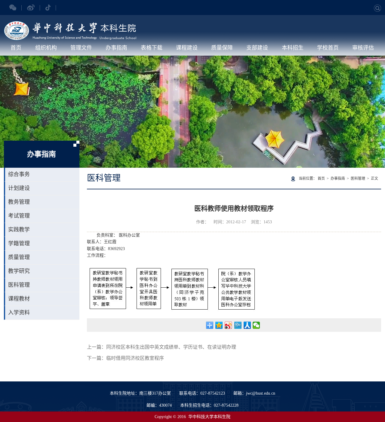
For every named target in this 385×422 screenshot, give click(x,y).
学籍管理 (19, 243)
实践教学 (19, 230)
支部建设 (257, 48)
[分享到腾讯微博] (238, 325)
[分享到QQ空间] (219, 325)
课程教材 (19, 299)
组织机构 (46, 48)
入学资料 (19, 313)
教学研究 (19, 271)
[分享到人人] (247, 325)
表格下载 (151, 48)
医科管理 (19, 285)
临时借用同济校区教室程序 (135, 358)
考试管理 (19, 216)
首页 (16, 48)
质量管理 (19, 257)
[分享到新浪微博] (228, 325)
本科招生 (292, 48)
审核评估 (363, 48)
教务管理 (19, 202)
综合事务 (19, 174)
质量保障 (222, 48)
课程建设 (187, 48)
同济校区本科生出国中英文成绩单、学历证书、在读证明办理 (171, 347)
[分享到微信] (256, 325)
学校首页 (328, 48)
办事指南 (116, 48)
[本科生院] (70, 24)
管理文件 (81, 48)
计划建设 (19, 188)
